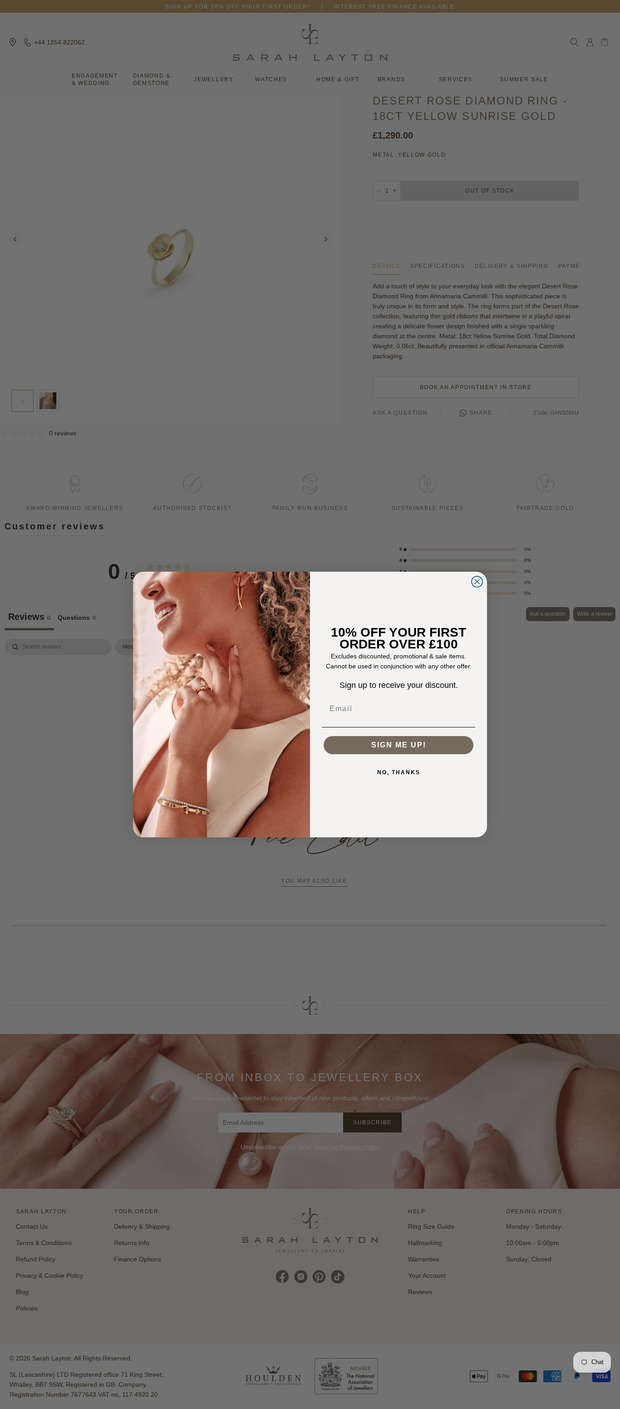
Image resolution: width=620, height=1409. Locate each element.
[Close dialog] (477, 581)
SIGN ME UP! (398, 745)
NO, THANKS (398, 772)
